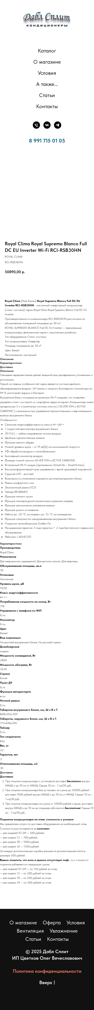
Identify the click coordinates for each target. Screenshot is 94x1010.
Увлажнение (64, 931)
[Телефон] (36, 125)
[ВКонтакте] (47, 125)
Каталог (47, 50)
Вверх (45, 982)
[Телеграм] (57, 125)
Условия (47, 73)
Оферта (52, 922)
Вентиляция (30, 931)
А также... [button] (47, 84)
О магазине (47, 62)
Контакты (47, 106)
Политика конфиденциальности (47, 971)
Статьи (47, 95)
